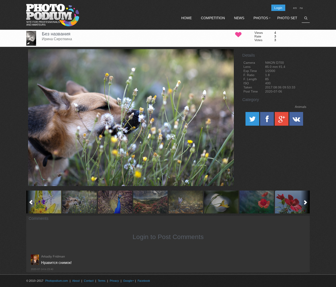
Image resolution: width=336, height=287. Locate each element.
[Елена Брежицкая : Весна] (186, 202)
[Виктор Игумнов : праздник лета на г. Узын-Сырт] (150, 202)
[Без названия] (225, 61)
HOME (186, 18)
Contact (88, 280)
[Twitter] (252, 120)
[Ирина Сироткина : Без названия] (79, 202)
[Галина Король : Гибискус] (292, 202)
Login (278, 8)
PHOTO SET (287, 18)
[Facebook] (267, 120)
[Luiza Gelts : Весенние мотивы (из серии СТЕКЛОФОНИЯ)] (44, 202)
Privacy (114, 280)
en (295, 8)
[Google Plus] (282, 120)
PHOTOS (260, 18)
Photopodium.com (56, 280)
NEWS (239, 18)
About (76, 280)
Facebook (144, 280)
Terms (101, 280)
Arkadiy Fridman (53, 256)
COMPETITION (213, 18)
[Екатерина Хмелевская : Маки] (257, 202)
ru (301, 8)
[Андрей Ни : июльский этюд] (221, 202)
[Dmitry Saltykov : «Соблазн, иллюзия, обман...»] (115, 202)
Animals (300, 107)
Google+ (128, 280)
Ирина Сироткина (57, 39)
